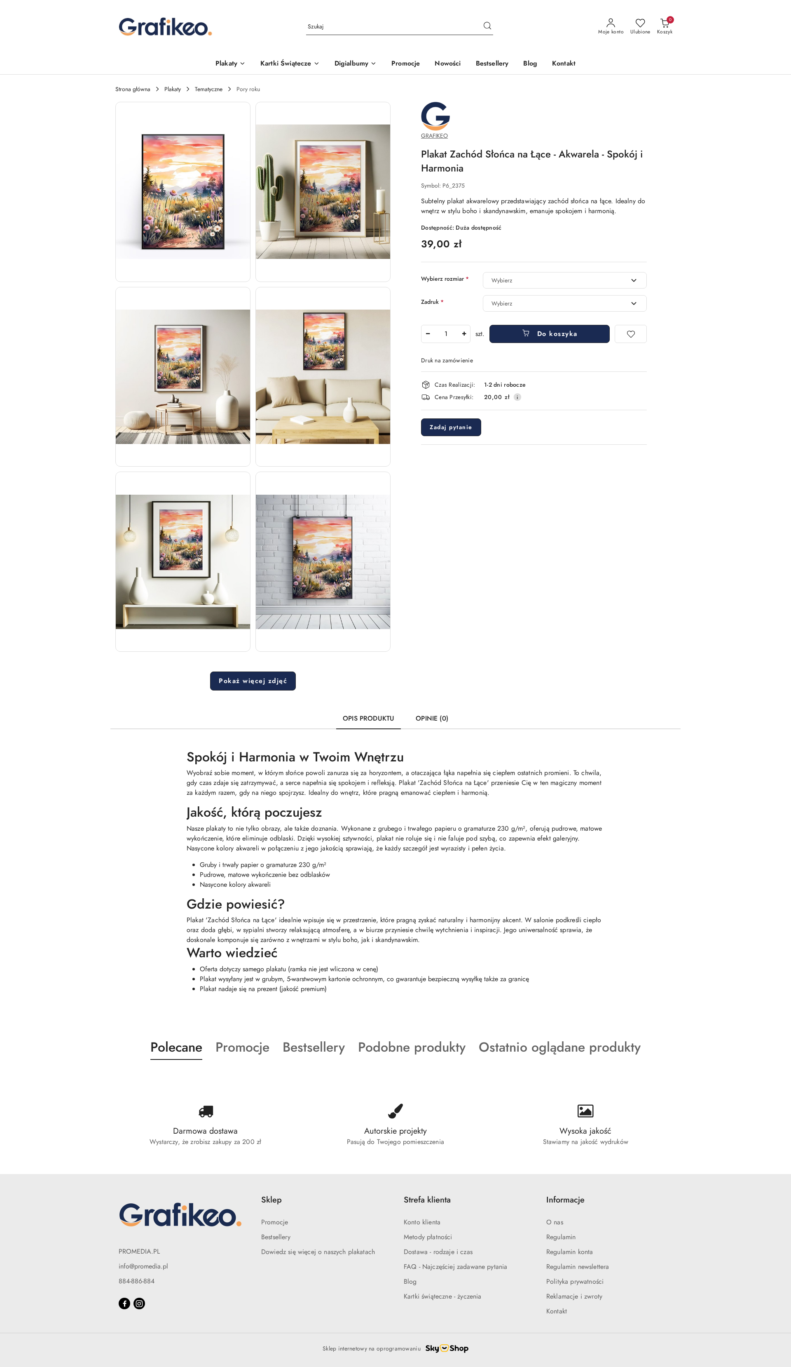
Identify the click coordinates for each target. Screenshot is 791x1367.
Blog (410, 1281)
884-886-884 (136, 1281)
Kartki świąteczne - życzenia (442, 1296)
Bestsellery (275, 1237)
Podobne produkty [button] (412, 1047)
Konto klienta (422, 1222)
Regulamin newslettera (577, 1266)
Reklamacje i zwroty (574, 1296)
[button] (182, 192)
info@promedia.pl (143, 1266)
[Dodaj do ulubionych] (631, 334)
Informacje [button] (565, 1200)
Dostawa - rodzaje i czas (438, 1252)
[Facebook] (124, 1303)
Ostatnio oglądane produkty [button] (560, 1047)
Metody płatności (428, 1237)
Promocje (274, 1222)
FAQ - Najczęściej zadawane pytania (455, 1266)
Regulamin (561, 1237)
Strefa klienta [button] (427, 1200)
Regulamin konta (569, 1252)
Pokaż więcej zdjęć (253, 681)
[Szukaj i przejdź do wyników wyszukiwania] (487, 27)
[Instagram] (139, 1303)
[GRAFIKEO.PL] (435, 115)
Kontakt (556, 1311)
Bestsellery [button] (314, 1047)
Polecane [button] (176, 1047)
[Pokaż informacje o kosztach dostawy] (517, 397)
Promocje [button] (242, 1047)
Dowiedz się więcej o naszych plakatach (318, 1252)
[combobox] (565, 280)
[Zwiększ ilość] (464, 334)
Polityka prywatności (575, 1281)
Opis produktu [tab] (368, 718)
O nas (554, 1222)
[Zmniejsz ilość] (427, 334)
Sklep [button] (271, 1200)
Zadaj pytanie (451, 427)
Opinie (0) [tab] (432, 718)
